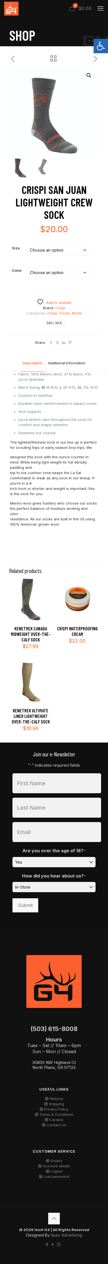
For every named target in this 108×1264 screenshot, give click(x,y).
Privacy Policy (56, 1109)
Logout (56, 1171)
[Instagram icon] (58, 1244)
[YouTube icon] (53, 1244)
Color (17, 270)
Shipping (56, 1104)
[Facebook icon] (47, 1244)
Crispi (52, 313)
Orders (56, 1160)
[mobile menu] (100, 8)
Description (32, 363)
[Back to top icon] (54, 1218)
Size (16, 248)
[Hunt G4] (11, 8)
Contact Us (56, 1125)
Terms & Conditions (56, 1114)
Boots (77, 313)
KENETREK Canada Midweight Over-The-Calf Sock (31, 634)
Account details (56, 1166)
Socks (65, 313)
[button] (101, 46)
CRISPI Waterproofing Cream (77, 631)
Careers (56, 1119)
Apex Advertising (66, 1235)
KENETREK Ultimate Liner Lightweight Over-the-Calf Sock (31, 716)
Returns (56, 1098)
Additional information (67, 363)
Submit (25, 905)
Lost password (56, 1176)
